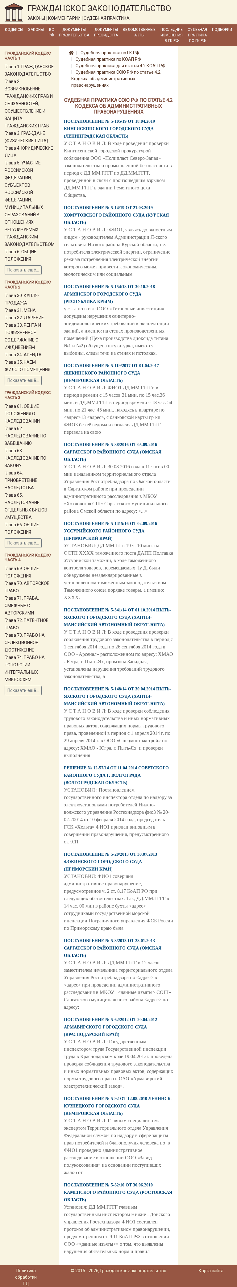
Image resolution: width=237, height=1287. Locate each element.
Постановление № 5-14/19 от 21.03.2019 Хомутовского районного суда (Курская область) (116, 215)
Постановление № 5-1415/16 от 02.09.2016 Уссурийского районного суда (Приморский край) (110, 531)
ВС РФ (51, 32)
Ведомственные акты (139, 32)
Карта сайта (211, 1270)
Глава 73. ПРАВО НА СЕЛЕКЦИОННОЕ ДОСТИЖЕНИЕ (25, 642)
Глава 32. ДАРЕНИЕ (24, 317)
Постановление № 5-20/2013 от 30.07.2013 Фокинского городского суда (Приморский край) (110, 861)
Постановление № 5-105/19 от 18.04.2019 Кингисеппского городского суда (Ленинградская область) (109, 129)
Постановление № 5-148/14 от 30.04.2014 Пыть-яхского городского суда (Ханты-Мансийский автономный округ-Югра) (117, 696)
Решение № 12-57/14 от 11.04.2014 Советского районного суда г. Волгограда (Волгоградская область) (116, 775)
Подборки (222, 29)
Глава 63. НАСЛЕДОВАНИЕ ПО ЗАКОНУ (25, 458)
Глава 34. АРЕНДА (23, 354)
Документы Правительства (74, 32)
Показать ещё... (23, 269)
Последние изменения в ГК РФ (171, 35)
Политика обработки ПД (26, 1277)
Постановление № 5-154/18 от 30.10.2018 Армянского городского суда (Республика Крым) (109, 294)
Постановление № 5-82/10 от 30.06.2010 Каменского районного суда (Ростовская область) (118, 1192)
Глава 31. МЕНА (20, 310)
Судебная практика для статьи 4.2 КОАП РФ (120, 65)
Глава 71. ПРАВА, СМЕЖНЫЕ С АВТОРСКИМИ (22, 605)
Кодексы (14, 29)
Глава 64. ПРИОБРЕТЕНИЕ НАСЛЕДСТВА (21, 480)
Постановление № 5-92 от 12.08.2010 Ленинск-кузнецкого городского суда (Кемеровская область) (118, 1106)
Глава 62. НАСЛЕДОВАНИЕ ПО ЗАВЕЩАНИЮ (25, 436)
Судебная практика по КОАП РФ (108, 59)
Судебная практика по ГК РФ (197, 35)
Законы (36, 29)
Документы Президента (106, 32)
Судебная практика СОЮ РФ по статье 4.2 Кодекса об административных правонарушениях (115, 79)
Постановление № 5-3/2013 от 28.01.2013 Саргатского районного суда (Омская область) (112, 948)
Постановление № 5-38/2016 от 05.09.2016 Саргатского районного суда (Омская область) (112, 452)
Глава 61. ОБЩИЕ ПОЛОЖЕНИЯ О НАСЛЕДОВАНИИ (22, 414)
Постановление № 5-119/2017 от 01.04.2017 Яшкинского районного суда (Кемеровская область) (111, 373)
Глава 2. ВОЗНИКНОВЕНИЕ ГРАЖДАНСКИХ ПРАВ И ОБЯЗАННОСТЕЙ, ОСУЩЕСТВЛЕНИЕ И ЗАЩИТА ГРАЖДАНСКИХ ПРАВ (29, 103)
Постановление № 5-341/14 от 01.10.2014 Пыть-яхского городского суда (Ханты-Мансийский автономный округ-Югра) (117, 617)
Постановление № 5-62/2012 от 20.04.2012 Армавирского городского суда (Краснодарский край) (110, 1027)
